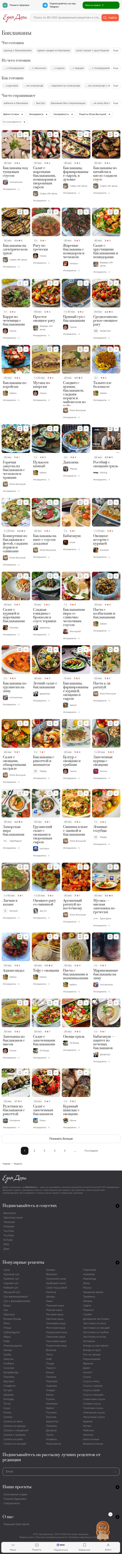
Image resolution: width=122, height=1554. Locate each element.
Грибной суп (11, 1278)
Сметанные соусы (94, 1412)
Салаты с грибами (14, 1434)
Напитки (88, 1434)
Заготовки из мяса (94, 1323)
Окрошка (9, 1314)
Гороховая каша (56, 1341)
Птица (7, 1327)
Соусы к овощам (93, 1394)
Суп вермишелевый (15, 1296)
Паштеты (8, 1377)
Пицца (50, 1363)
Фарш (7, 1336)
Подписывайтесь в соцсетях (30, 1205)
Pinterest (8, 1226)
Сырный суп (10, 1283)
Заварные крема (93, 1292)
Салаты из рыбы (13, 1439)
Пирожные (89, 1269)
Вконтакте (9, 1213)
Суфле (87, 1305)
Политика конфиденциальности (51, 1537)
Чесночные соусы (94, 1417)
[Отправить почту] (115, 1471)
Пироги (50, 1368)
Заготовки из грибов (96, 1332)
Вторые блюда (12, 1319)
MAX (6, 1244)
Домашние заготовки (96, 1319)
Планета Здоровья (19, 5)
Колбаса (8, 1363)
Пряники (51, 1426)
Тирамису (89, 1296)
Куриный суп (11, 1274)
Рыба (6, 1341)
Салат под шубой (56, 1287)
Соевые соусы (92, 1403)
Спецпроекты (11, 1503)
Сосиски (8, 1368)
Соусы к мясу (91, 1381)
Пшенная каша (55, 1305)
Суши (6, 1408)
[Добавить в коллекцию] (26, 134)
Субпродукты (11, 1332)
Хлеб (49, 1359)
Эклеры (87, 1301)
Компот (87, 1372)
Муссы (87, 1287)
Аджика (87, 1421)
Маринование (91, 1359)
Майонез (88, 1430)
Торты (49, 1434)
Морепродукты (12, 1345)
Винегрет (51, 1274)
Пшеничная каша (56, 1345)
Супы (6, 1269)
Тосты (7, 1403)
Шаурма (8, 1394)
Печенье (51, 1377)
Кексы (50, 1394)
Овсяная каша (54, 1319)
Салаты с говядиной (15, 1430)
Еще (115, 50)
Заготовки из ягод (94, 1336)
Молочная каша (55, 1327)
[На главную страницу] (15, 17)
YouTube (8, 1231)
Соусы (87, 1377)
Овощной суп (11, 1292)
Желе (86, 1283)
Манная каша (54, 1310)
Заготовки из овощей (96, 1327)
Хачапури (52, 1403)
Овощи (7, 1350)
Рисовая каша (54, 1314)
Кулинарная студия (15, 1494)
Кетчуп (87, 1426)
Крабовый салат (56, 1283)
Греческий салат (56, 1278)
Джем (86, 1368)
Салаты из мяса (13, 1421)
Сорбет (87, 1314)
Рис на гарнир (92, 1354)
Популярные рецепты (23, 1262)
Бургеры (8, 1381)
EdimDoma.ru (31, 1187)
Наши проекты (17, 1487)
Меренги (88, 1310)
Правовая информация (80, 1537)
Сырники (51, 1385)
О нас (8, 1517)
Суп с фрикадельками (16, 1301)
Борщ (6, 1305)
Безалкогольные (93, 1443)
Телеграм (9, 1222)
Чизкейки (89, 1274)
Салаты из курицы (14, 1426)
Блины (50, 1372)
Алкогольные (91, 1439)
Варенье (88, 1363)
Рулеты (50, 1399)
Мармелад (89, 1278)
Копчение (89, 1341)
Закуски (8, 1359)
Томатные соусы (93, 1408)
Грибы (7, 1354)
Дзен (6, 1248)
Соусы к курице (92, 1385)
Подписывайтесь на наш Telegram (63, 5)
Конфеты (51, 1439)
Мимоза (51, 1292)
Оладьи (50, 1390)
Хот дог (7, 1390)
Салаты (7, 1417)
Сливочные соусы (94, 1399)
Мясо (6, 1323)
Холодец (8, 1399)
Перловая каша (55, 1336)
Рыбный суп (10, 1287)
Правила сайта (26, 1537)
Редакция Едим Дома (16, 1524)
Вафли (50, 1408)
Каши (49, 1301)
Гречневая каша (56, 1323)
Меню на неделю (93, 5)
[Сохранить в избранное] (20, 134)
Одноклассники (13, 1217)
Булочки (51, 1417)
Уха (5, 1310)
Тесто (49, 1354)
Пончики (51, 1412)
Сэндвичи (9, 1385)
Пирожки (52, 1381)
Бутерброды (10, 1372)
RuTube (8, 1240)
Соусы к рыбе (91, 1390)
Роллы (7, 1412)
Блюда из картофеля (95, 1345)
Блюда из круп (92, 1350)
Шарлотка (52, 1421)
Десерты (51, 1430)
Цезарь (50, 1296)
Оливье (50, 1269)
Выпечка (51, 1350)
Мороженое (53, 1443)
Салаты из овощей (14, 1443)
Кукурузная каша (56, 1332)
